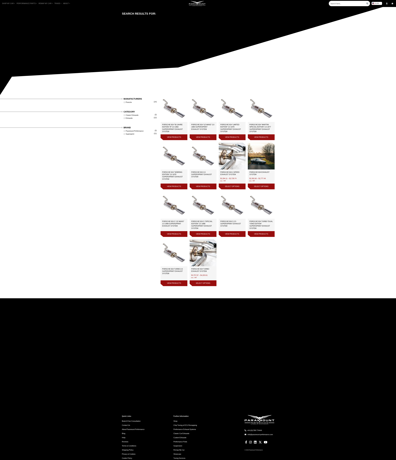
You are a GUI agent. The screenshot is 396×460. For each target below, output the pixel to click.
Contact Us (126, 425)
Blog (123, 433)
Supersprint (130, 134)
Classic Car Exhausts (181, 433)
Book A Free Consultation (131, 421)
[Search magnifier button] (367, 3)
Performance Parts (26, 3)
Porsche (129, 102)
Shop (175, 421)
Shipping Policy (127, 450)
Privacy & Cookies (128, 454)
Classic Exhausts (132, 115)
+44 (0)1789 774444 (254, 430)
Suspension (177, 446)
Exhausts (129, 118)
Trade (57, 3)
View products (174, 137)
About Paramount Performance (133, 429)
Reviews (125, 442)
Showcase (177, 454)
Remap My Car (45, 3)
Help (123, 437)
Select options (232, 186)
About (66, 3)
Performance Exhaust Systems (184, 429)
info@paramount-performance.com (260, 434)
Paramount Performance (135, 131)
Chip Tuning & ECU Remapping (185, 425)
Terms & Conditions (129, 446)
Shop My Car (8, 3)
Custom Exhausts (179, 437)
